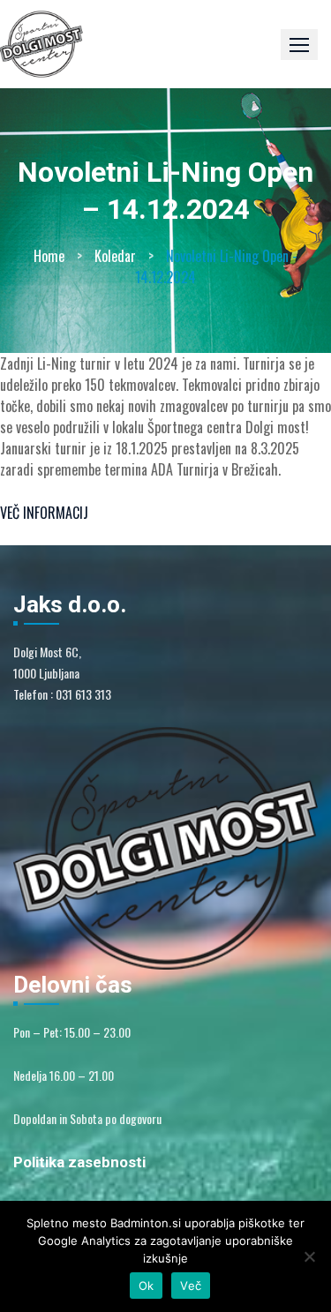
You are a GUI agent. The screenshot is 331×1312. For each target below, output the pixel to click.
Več (190, 1285)
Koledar (115, 255)
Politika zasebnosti (79, 1162)
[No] (309, 1256)
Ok (146, 1285)
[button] (299, 44)
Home (49, 255)
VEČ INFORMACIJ (44, 512)
